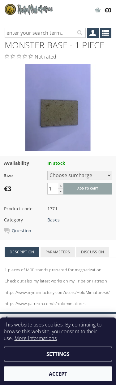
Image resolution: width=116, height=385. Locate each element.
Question (22, 231)
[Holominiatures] (29, 8)
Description (22, 252)
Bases (53, 220)
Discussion (92, 252)
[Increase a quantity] (60, 186)
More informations (36, 338)
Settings (58, 354)
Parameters (57, 252)
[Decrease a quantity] (60, 191)
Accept (58, 373)
